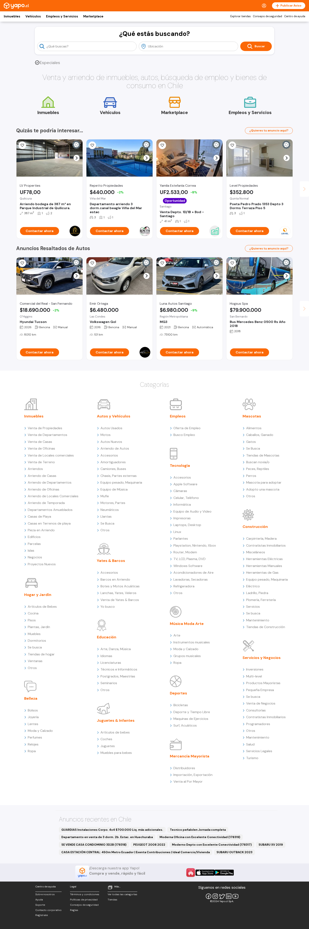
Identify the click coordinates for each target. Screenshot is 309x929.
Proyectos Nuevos (42, 564)
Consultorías (256, 710)
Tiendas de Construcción (265, 627)
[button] (77, 158)
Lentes (33, 724)
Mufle (104, 496)
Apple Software (185, 484)
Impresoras (182, 518)
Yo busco (107, 606)
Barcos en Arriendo (115, 579)
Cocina (33, 613)
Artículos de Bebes (42, 606)
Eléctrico (253, 586)
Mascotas (252, 416)
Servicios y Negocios (262, 657)
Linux (177, 532)
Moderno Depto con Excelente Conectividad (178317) (212, 844)
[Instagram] (215, 896)
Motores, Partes (112, 503)
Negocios (35, 557)
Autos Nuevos (111, 442)
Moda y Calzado (40, 730)
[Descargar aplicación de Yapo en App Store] (205, 873)
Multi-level (254, 676)
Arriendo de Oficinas (43, 489)
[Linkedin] (228, 896)
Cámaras (180, 491)
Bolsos (33, 710)
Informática (182, 504)
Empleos (178, 416)
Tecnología (180, 465)
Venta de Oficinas (41, 448)
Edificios (34, 537)
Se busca (35, 647)
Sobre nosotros (45, 894)
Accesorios (109, 455)
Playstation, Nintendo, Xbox (194, 545)
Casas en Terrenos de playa (49, 523)
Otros (32, 668)
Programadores (258, 724)
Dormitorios (37, 640)
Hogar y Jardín (37, 594)
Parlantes (180, 538)
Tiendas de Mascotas (262, 455)
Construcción (255, 526)
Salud (250, 744)
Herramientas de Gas (262, 572)
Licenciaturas (110, 662)
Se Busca (107, 523)
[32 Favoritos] (232, 145)
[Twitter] (222, 896)
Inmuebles (12, 16)
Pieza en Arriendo (41, 530)
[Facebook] (208, 896)
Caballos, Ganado (259, 435)
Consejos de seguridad (267, 16)
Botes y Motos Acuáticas (120, 586)
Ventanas (35, 661)
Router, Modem (185, 552)
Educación (106, 637)
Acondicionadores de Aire (193, 572)
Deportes (178, 693)
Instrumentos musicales (191, 642)
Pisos (32, 620)
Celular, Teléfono (186, 498)
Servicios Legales (259, 751)
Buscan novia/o (257, 462)
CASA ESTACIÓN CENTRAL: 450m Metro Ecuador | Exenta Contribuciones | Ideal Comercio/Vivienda (135, 852)
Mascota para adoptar (263, 482)
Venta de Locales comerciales (51, 455)
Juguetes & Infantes (116, 720)
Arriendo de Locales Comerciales (53, 496)
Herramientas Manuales (264, 566)
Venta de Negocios (260, 703)
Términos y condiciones (84, 894)
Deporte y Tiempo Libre (191, 712)
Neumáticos (109, 510)
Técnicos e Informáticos (118, 669)
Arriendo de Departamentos (49, 482)
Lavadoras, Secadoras (190, 579)
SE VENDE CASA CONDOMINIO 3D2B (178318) (94, 844)
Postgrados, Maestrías (117, 676)
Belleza (30, 698)
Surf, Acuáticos (185, 725)
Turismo (252, 758)
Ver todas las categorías (122, 894)
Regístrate (41, 915)
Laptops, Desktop (187, 525)
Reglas (74, 910)
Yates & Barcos (111, 560)
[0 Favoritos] (22, 145)
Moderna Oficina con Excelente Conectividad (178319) (200, 837)
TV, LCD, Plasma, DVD (189, 559)
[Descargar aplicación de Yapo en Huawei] (190, 872)
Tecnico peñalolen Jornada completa (198, 830)
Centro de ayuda (294, 16)
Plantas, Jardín (39, 627)
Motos (105, 435)
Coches (106, 739)
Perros (251, 476)
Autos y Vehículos (113, 416)
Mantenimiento (257, 620)
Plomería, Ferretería (261, 600)
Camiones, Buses (113, 469)
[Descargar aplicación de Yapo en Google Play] (224, 873)
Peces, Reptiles (257, 469)
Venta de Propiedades (45, 428)
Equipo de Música (114, 489)
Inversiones (254, 669)
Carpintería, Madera (261, 538)
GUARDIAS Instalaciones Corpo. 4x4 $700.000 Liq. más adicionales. (112, 830)
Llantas (106, 516)
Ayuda (39, 899)
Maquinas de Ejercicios (190, 718)
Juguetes (107, 746)
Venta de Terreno (41, 462)
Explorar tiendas (240, 16)
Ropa (32, 751)
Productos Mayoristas (263, 683)
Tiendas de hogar (41, 654)
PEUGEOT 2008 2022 (149, 844)
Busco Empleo (184, 435)
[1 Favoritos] (162, 145)
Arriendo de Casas (42, 476)
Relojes (33, 744)
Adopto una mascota (262, 489)
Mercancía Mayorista (189, 756)
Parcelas (34, 544)
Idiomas (106, 656)
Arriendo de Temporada (46, 503)
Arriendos (35, 469)
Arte (176, 635)
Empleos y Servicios (62, 16)
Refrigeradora (183, 586)
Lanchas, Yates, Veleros (118, 593)
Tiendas (112, 899)
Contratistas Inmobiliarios (266, 545)
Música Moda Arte (187, 623)
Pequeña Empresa (260, 690)
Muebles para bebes (116, 753)
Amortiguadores (113, 462)
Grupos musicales (187, 656)
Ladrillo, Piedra (257, 593)
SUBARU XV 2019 (271, 844)
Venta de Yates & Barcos (119, 600)
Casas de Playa (39, 516)
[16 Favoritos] (92, 145)
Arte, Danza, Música (115, 649)
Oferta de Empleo (187, 428)
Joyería (33, 717)
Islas (31, 550)
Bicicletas (180, 705)
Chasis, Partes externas (118, 476)
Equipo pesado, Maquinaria (121, 482)
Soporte (40, 905)
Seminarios (108, 683)
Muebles (34, 634)
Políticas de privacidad (84, 899)
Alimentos (253, 428)
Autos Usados (111, 428)
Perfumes (35, 737)
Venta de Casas (40, 442)
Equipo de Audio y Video (192, 511)
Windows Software (187, 566)
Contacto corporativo (48, 910)
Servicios (253, 606)
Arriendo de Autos (114, 448)
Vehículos (33, 16)
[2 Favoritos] (22, 263)
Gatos (251, 442)
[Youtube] (235, 896)
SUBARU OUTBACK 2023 (234, 852)
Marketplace (93, 16)
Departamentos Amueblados (50, 510)
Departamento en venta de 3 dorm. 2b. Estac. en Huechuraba (107, 837)
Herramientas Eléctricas (264, 559)
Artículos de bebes (115, 732)
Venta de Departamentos (47, 435)
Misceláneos (255, 552)
